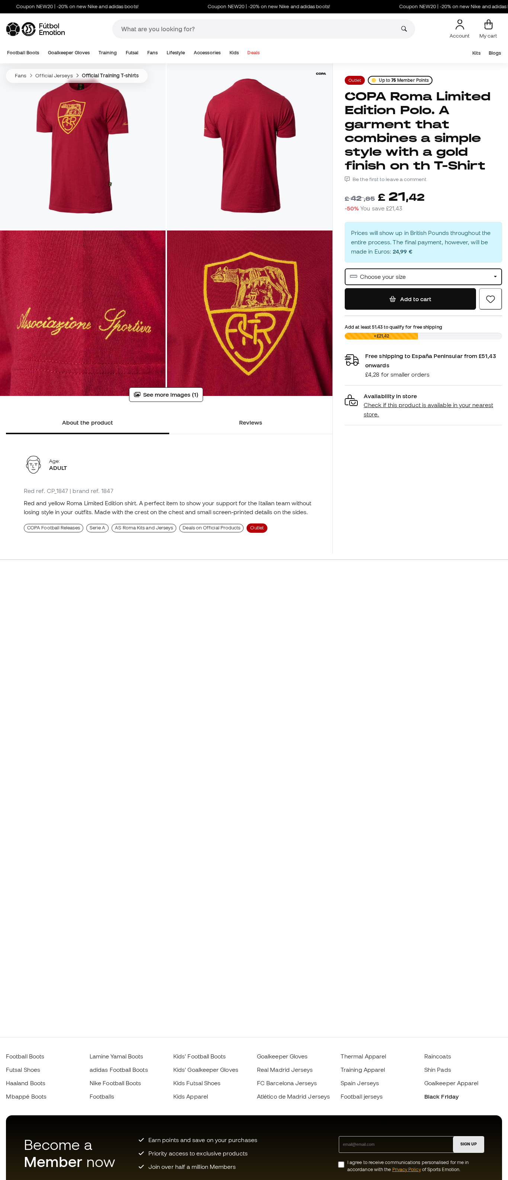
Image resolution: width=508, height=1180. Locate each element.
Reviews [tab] (251, 422)
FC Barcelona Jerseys (287, 1083)
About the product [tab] (87, 422)
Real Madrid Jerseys (285, 1069)
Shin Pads (437, 1069)
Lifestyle (176, 52)
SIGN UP (468, 1144)
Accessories (207, 52)
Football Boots (23, 52)
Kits (476, 53)
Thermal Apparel (363, 1056)
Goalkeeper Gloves (69, 52)
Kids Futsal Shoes (197, 1083)
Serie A (98, 528)
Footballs (102, 1096)
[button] (423, 405)
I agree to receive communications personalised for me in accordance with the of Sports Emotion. (408, 1166)
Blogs (495, 53)
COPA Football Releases (53, 528)
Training (108, 52)
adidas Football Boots (119, 1069)
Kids (234, 52)
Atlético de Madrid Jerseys (293, 1096)
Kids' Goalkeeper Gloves (205, 1069)
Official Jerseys (54, 75)
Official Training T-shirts (110, 75)
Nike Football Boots (115, 1083)
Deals (253, 52)
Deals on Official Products (211, 528)
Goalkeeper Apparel (451, 1083)
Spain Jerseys (360, 1083)
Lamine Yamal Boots (116, 1056)
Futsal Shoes (23, 1069)
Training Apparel (363, 1069)
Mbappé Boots (26, 1096)
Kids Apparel (190, 1096)
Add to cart (415, 299)
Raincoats (437, 1056)
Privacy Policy (406, 1169)
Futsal (132, 52)
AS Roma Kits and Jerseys (144, 528)
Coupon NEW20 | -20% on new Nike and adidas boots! (250, 6)
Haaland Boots (25, 1083)
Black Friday (441, 1096)
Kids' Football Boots (199, 1056)
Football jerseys (362, 1096)
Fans (152, 52)
